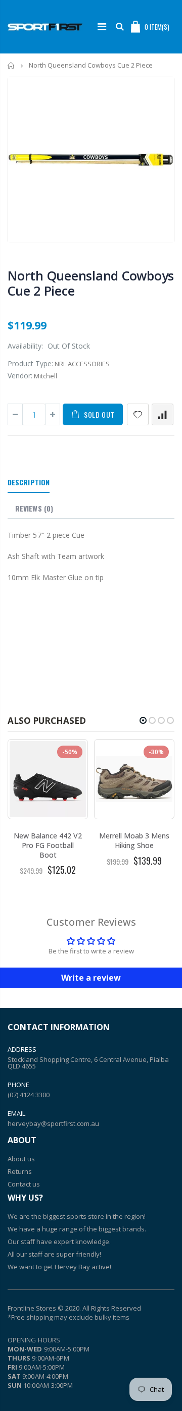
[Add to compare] (162, 414)
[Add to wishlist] (138, 414)
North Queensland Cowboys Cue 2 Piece (91, 283)
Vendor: (20, 375)
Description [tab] (29, 482)
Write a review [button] (91, 977)
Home (11, 65)
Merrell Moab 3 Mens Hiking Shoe (134, 840)
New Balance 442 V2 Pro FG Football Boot (48, 845)
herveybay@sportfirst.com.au (53, 1123)
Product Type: (30, 363)
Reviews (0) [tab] (34, 508)
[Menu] (102, 26)
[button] (143, 720)
